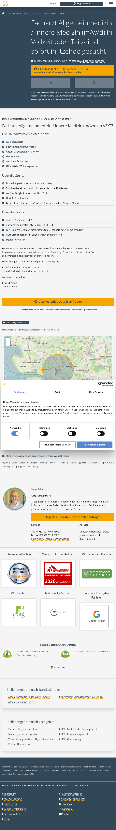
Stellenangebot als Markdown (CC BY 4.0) (42, 329)
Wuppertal (21, 466)
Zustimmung (20, 392)
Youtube (66, 814)
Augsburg (6, 462)
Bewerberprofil (37, 99)
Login (53, 3)
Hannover (53, 462)
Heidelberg (63, 462)
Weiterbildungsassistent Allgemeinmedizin (31, 739)
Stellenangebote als (76, 309)
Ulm (14, 466)
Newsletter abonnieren (73, 798)
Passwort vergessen (71, 793)
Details (58, 392)
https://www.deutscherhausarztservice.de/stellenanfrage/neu (35, 252)
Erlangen (33, 462)
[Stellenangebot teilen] (50, 83)
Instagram (67, 808)
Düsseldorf (23, 462)
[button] (111, 4)
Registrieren (83, 3)
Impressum (10, 793)
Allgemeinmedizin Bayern (21, 702)
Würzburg (32, 466)
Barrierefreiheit (12, 814)
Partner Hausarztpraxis (20, 744)
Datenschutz (10, 804)
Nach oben (59, 667)
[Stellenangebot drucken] (94, 83)
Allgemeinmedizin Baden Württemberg (29, 696)
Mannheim (92, 462)
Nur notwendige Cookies (57, 445)
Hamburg (43, 462)
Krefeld (73, 462)
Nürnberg (6, 466)
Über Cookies (96, 392)
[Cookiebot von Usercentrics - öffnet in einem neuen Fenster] (100, 384)
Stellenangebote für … (18, 13)
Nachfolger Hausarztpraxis (22, 734)
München (108, 462)
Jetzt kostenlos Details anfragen (59, 301)
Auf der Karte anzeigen (92, 60)
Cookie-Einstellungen (15, 808)
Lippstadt (82, 462)
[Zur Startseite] (3, 13)
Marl (101, 462)
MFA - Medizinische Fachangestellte (79, 729)
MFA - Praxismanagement (74, 734)
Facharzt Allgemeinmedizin (43, 13)
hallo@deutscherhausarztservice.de (50, 538)
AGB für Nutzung (13, 798)
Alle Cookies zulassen (95, 445)
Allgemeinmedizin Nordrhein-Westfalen (81, 696)
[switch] (44, 433)
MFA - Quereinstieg (70, 739)
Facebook (67, 804)
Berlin (14, 462)
